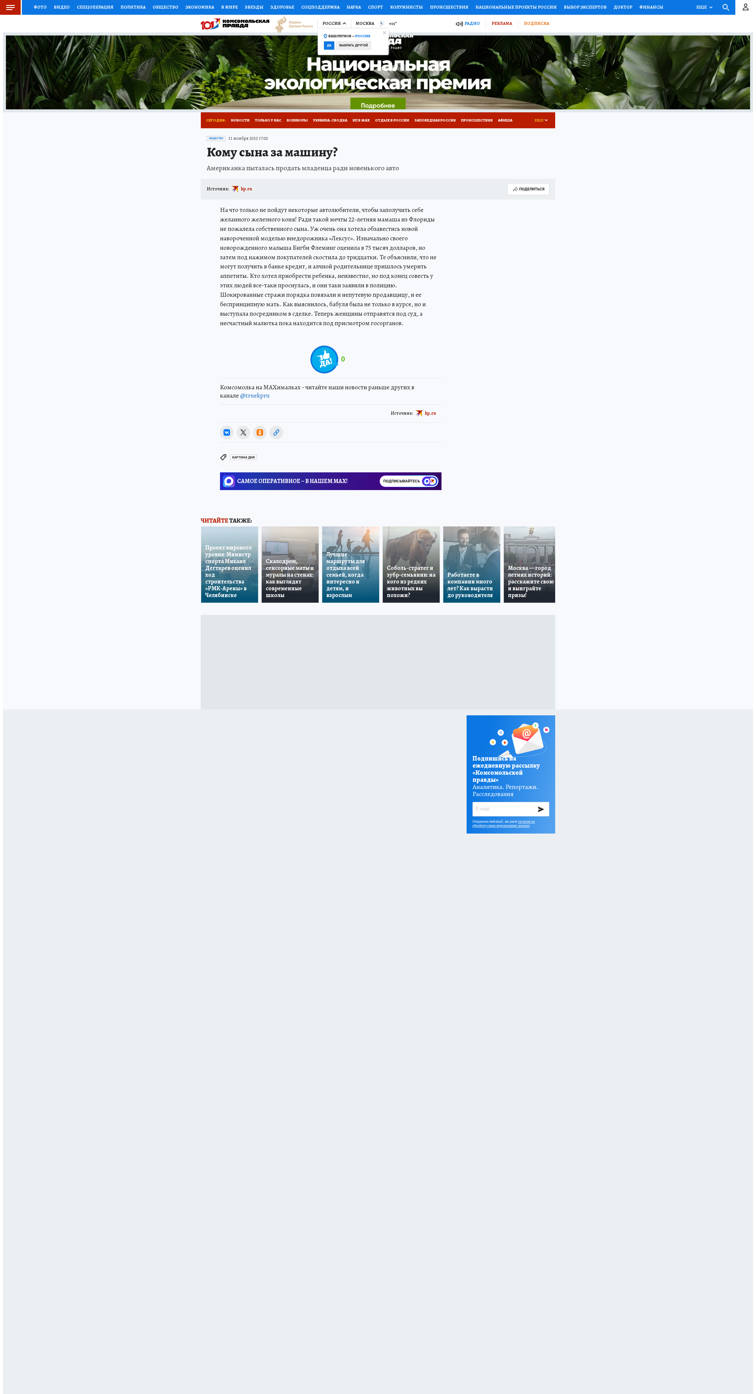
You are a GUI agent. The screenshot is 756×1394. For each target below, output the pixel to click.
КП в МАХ (361, 120)
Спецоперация (95, 7)
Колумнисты (406, 7)
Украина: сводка (330, 120)
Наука (354, 7)
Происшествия (449, 7)
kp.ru (246, 189)
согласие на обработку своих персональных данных (503, 823)
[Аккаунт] (745, 7)
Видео (62, 7)
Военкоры (297, 120)
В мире (229, 7)
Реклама (502, 23)
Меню (10, 7)
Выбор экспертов (585, 7)
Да (329, 45)
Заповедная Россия (435, 120)
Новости (240, 120)
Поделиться (532, 189)
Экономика (199, 7)
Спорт (375, 7)
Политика (133, 7)
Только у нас (268, 120)
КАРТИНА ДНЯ (243, 457)
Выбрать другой (353, 45)
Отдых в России (392, 120)
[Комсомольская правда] (235, 24)
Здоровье (282, 7)
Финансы (651, 7)
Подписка (536, 23)
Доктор (623, 7)
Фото (40, 7)
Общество (165, 7)
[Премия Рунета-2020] (291, 24)
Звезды (254, 7)
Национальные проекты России (516, 7)
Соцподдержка (320, 7)
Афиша (505, 120)
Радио (472, 23)
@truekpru (255, 395)
